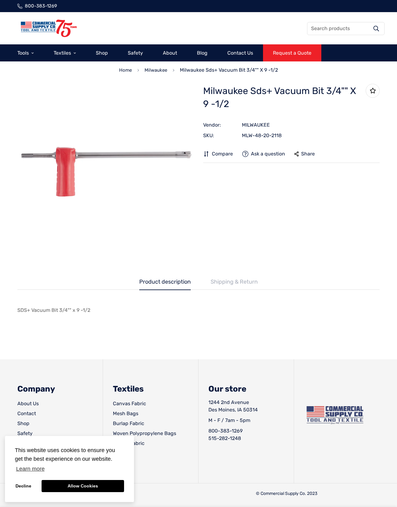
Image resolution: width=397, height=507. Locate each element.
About (170, 53)
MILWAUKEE (256, 125)
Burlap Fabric (128, 423)
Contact (26, 413)
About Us (28, 403)
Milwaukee (156, 70)
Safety (135, 53)
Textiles (62, 53)
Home (125, 70)
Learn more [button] (30, 469)
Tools (23, 53)
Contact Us (240, 53)
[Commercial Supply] (48, 28)
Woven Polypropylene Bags (144, 433)
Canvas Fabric (129, 403)
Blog (202, 53)
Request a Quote (292, 53)
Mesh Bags (125, 413)
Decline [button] (23, 485)
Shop (102, 53)
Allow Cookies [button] (83, 485)
